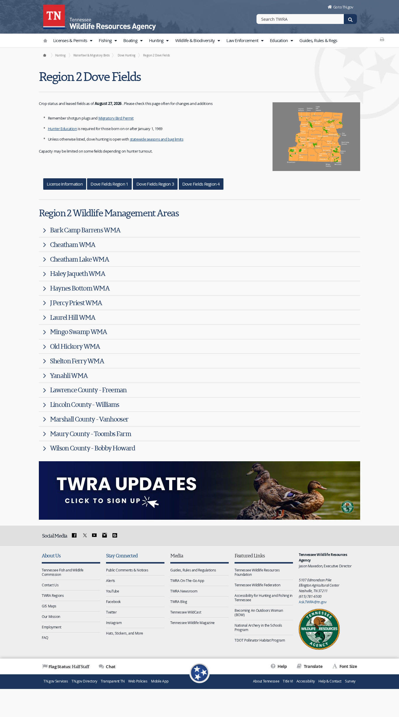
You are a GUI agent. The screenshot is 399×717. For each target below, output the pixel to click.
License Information (65, 184)
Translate (312, 666)
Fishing (105, 40)
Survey (350, 681)
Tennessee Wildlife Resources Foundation (257, 572)
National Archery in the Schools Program (258, 627)
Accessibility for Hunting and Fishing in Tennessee (263, 597)
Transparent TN (113, 681)
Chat (110, 667)
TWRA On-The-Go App (187, 580)
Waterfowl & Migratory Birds (91, 55)
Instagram (114, 622)
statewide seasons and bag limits (156, 139)
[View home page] (55, 16)
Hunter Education (62, 128)
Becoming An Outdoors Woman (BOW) (259, 612)
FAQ (45, 637)
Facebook (113, 601)
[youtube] (94, 535)
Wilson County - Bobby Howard (92, 448)
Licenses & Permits (70, 40)
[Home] (44, 55)
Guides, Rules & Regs (318, 40)
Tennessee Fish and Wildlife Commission (63, 572)
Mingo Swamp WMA (78, 331)
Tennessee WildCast (185, 612)
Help (282, 666)
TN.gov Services (56, 681)
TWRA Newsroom (183, 591)
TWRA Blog (178, 601)
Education (279, 40)
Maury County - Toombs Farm (90, 434)
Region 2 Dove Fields (156, 55)
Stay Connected (121, 555)
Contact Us (50, 585)
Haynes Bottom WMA (79, 288)
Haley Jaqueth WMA (77, 273)
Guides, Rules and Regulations (193, 570)
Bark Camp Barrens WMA (85, 230)
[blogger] (114, 535)
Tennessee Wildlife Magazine (192, 622)
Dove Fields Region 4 (201, 184)
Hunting (156, 40)
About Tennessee (266, 681)
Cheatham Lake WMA (79, 259)
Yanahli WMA (68, 375)
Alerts (110, 580)
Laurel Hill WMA (72, 317)
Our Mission (51, 616)
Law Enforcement (242, 40)
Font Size (347, 666)
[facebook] (74, 535)
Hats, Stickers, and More (124, 633)
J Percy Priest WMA (76, 303)
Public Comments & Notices (127, 570)
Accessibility (305, 681)
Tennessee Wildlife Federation (257, 585)
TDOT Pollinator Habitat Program (260, 640)
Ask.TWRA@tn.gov (312, 601)
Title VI (288, 681)
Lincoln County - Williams (84, 404)
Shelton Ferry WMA (77, 361)
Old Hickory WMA (75, 346)
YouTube (112, 591)
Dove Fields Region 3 (155, 184)
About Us (51, 555)
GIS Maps (49, 606)
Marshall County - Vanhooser (89, 419)
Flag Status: (68, 666)
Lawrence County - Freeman (88, 390)
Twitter (111, 612)
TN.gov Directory (84, 681)
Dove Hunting (126, 55)
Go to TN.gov (343, 7)
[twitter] (84, 535)
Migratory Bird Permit (116, 118)
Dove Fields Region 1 (109, 184)
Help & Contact (329, 681)
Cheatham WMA (72, 244)
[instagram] (104, 535)
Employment (51, 627)
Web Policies (138, 681)
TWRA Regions (53, 595)
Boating (130, 40)
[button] (91, 40)
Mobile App (159, 681)
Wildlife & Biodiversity (195, 40)
